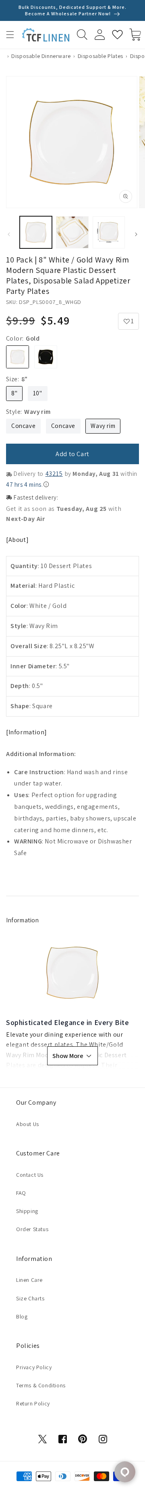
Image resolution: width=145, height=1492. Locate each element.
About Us (27, 1124)
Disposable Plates (100, 56)
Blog (21, 1316)
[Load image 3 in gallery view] (109, 232)
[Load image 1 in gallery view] (36, 232)
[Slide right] (136, 234)
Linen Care (29, 1279)
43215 (54, 473)
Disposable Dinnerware (41, 56)
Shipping (27, 1211)
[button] (10, 34)
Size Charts (30, 1298)
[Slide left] (9, 234)
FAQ (21, 1192)
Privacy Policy (34, 1367)
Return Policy (33, 1403)
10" (37, 393)
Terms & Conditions (41, 1385)
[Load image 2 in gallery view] (72, 232)
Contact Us (30, 1174)
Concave (23, 426)
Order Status (32, 1229)
